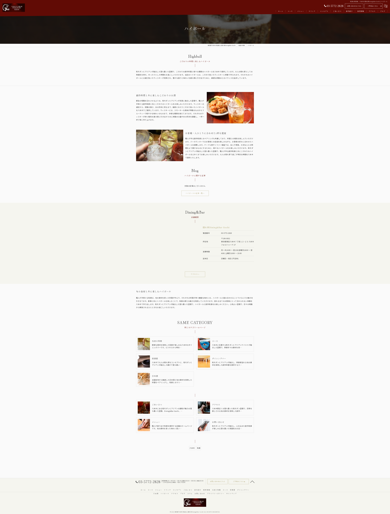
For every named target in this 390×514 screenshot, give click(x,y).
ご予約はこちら (373, 6)
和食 (198, 448)
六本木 (192, 448)
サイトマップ (231, 493)
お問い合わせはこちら (354, 6)
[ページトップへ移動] (252, 482)
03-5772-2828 (226, 233)
